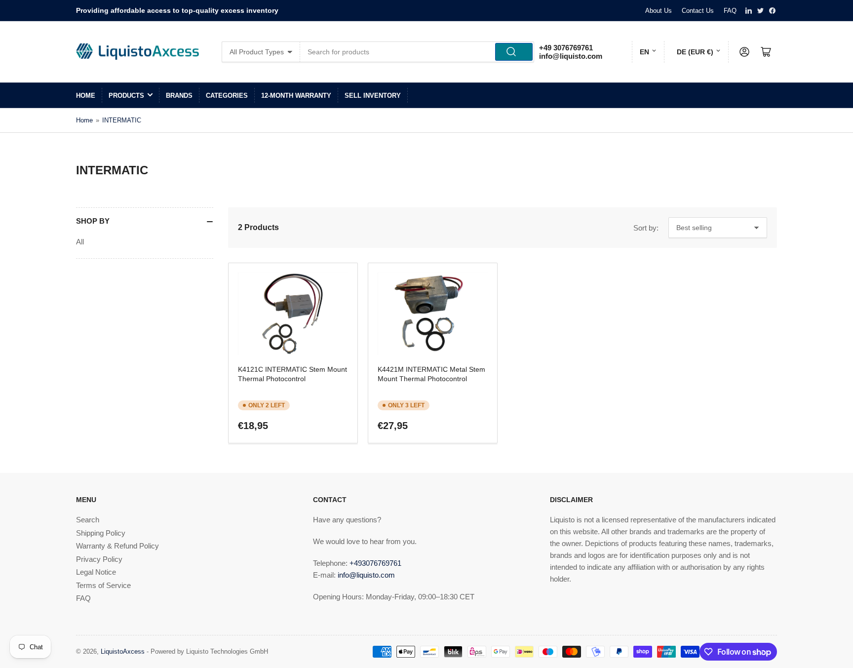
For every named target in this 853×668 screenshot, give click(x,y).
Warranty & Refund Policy (117, 546)
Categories (227, 95)
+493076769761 (375, 563)
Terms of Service (103, 585)
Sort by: (646, 228)
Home (85, 95)
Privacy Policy (99, 559)
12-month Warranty (296, 95)
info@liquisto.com (570, 56)
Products (126, 95)
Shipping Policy (100, 533)
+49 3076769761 (566, 47)
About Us (658, 10)
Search (87, 519)
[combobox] (417, 51)
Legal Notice (96, 572)
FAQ (730, 10)
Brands (179, 95)
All (80, 241)
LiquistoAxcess (123, 651)
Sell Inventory (373, 95)
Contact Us (698, 10)
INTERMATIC (121, 120)
